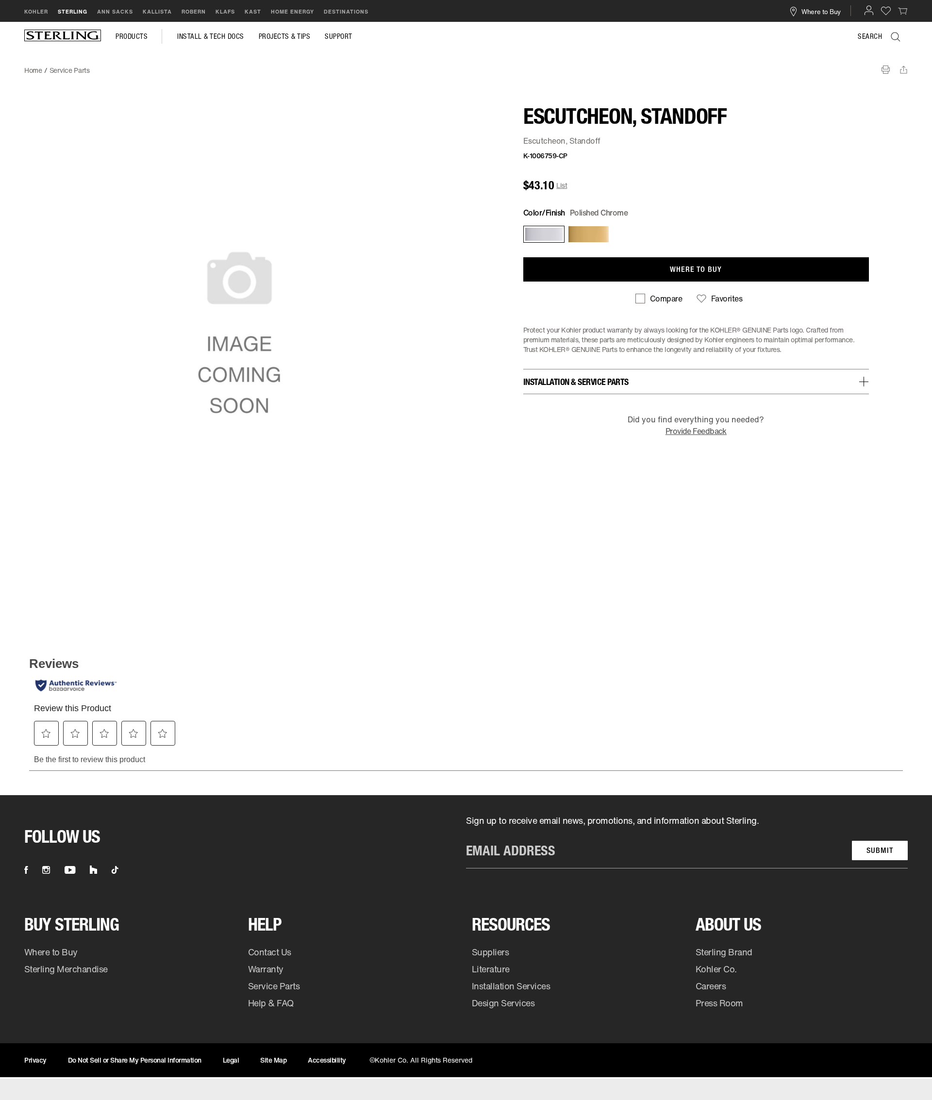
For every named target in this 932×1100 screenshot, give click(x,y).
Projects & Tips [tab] (285, 36)
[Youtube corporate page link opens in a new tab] (70, 870)
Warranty (265, 969)
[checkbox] (658, 298)
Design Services (503, 1003)
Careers (711, 986)
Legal (231, 1060)
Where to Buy (51, 952)
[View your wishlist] (886, 10)
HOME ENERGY (292, 12)
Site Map (273, 1060)
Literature (491, 969)
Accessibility (327, 1060)
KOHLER (36, 12)
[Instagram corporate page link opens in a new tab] (46, 870)
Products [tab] (132, 36)
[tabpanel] (466, 65)
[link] (903, 10)
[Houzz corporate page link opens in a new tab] (93, 870)
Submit (879, 850)
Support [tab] (338, 36)
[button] (869, 10)
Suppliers (490, 952)
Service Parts (274, 986)
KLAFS (225, 12)
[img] (62, 36)
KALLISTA (157, 12)
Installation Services (511, 986)
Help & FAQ (271, 1003)
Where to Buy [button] (821, 11)
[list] (687, 841)
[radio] (543, 234)
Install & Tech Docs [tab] (210, 36)
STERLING (72, 12)
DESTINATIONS (346, 12)
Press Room (719, 1003)
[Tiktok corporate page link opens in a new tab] (115, 870)
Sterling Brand (724, 952)
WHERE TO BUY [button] (696, 269)
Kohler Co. (716, 969)
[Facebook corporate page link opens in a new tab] (26, 870)
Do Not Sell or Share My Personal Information (134, 1060)
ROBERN (194, 12)
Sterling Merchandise (66, 969)
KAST (253, 12)
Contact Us (269, 952)
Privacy (35, 1060)
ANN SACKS (115, 12)
